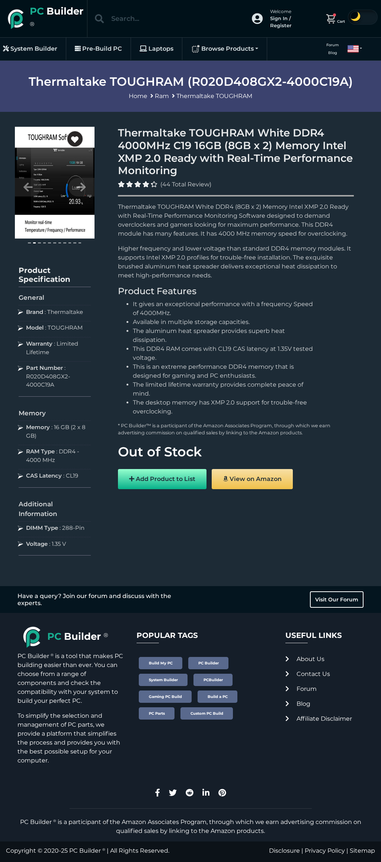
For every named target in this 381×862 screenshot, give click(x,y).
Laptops (160, 48)
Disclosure (284, 850)
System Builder (33, 48)
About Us (309, 659)
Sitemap (362, 850)
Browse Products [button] (227, 48)
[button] (351, 49)
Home (138, 96)
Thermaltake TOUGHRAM (214, 96)
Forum (332, 45)
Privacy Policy (325, 850)
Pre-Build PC (101, 48)
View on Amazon (255, 478)
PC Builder (85, 850)
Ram (162, 96)
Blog (332, 52)
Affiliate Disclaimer (323, 718)
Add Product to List (164, 478)
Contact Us (312, 673)
